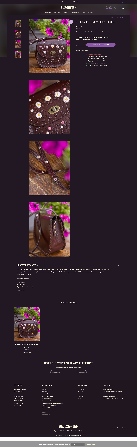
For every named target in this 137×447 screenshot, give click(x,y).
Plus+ (82, 431)
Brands (90, 13)
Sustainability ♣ (46, 394)
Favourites (71, 22)
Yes (74, 444)
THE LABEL (57, 13)
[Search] (118, 7)
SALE (83, 13)
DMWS (78, 431)
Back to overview (117, 17)
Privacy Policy (46, 414)
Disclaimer (45, 412)
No (81, 444)
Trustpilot (78, 435)
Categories (83, 385)
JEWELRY (66, 13)
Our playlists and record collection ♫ (52, 403)
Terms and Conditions (48, 410)
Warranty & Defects (47, 401)
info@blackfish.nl (110, 396)
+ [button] (84, 44)
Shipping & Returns (47, 396)
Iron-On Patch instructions (49, 405)
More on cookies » (91, 444)
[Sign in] (115, 7)
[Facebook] (117, 427)
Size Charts (45, 391)
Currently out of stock (101, 44)
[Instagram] (122, 427)
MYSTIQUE (75, 13)
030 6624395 (109, 389)
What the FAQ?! (46, 407)
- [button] (77, 44)
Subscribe (82, 372)
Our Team (45, 389)
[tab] (68, 265)
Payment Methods (47, 398)
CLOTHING (48, 13)
